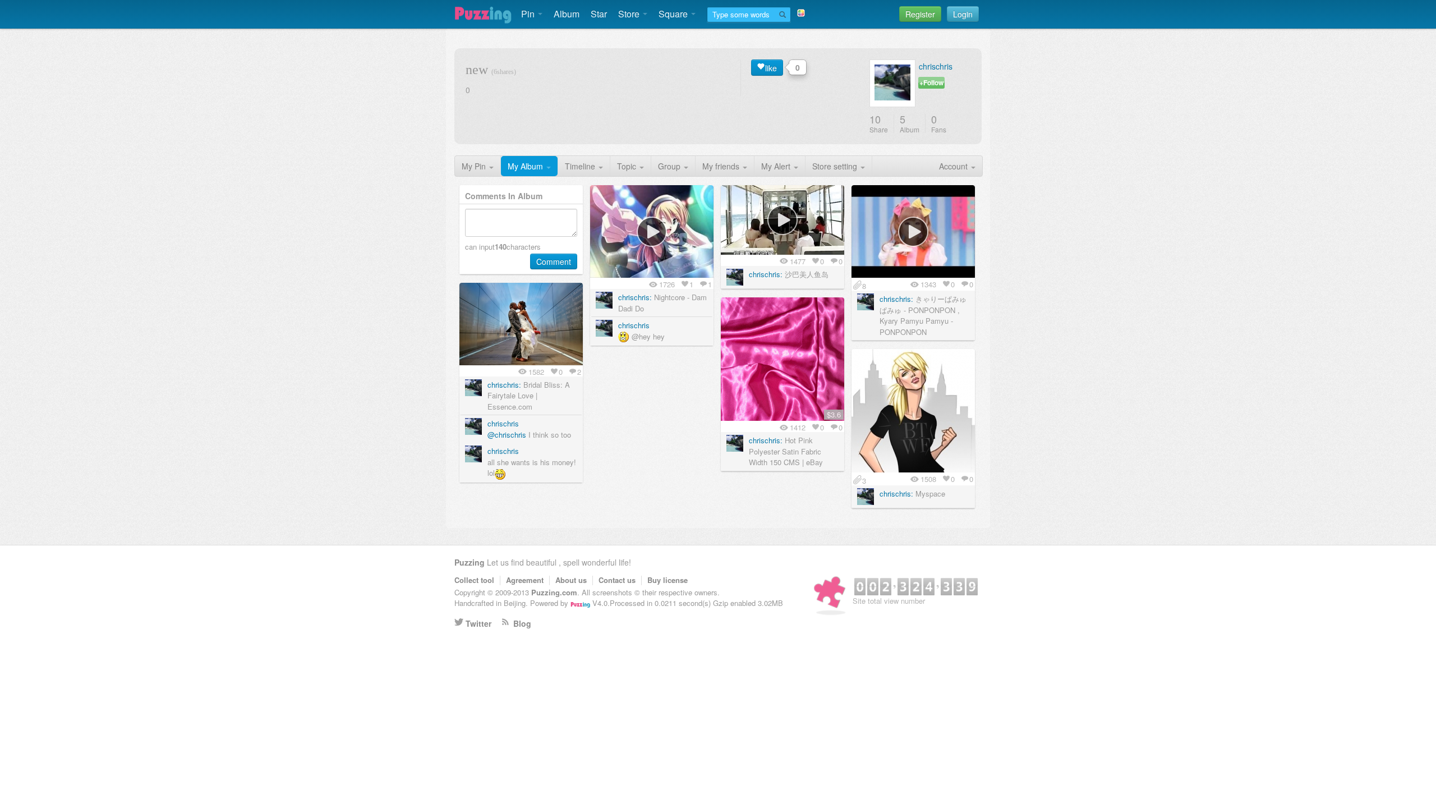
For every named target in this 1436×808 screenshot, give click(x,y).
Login (963, 14)
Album (566, 13)
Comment (553, 261)
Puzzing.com (554, 592)
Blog (522, 623)
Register (920, 14)
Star (599, 13)
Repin (689, 196)
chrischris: (635, 297)
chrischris (935, 66)
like (771, 68)
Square (674, 13)
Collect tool (474, 580)
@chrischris (506, 434)
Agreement (525, 580)
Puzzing (469, 562)
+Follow (931, 82)
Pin (529, 13)
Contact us (617, 580)
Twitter (478, 623)
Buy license (667, 580)
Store (630, 13)
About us (571, 580)
